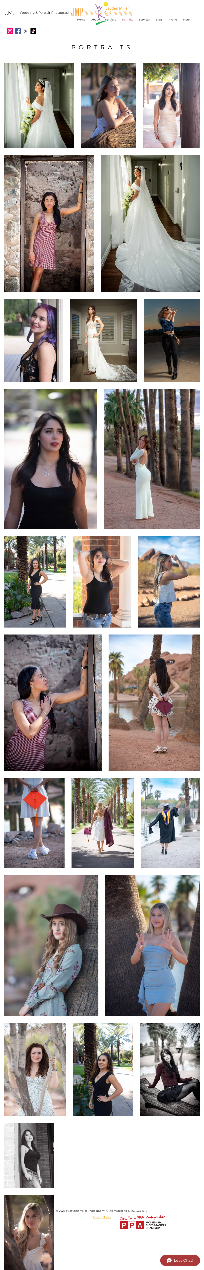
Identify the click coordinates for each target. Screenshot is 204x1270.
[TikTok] (33, 31)
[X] (25, 31)
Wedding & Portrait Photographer (47, 13)
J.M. (9, 13)
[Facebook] (18, 31)
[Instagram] (10, 31)
